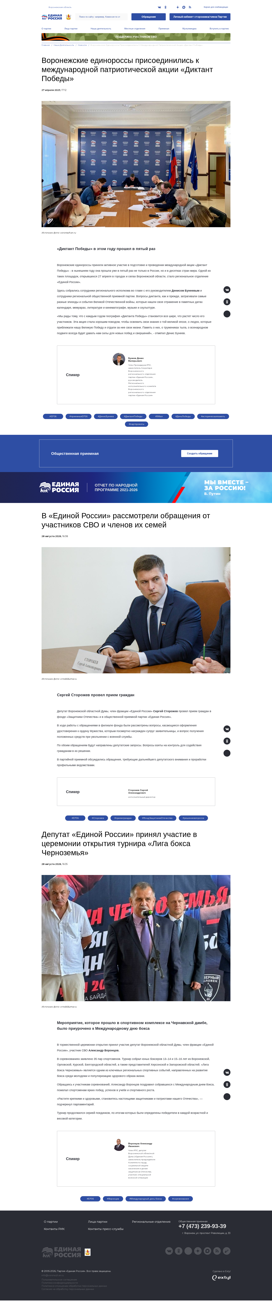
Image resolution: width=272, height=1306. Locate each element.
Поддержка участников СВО (136, 36)
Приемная (164, 28)
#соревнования (180, 1198)
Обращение (149, 16)
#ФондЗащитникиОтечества (157, 818)
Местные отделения (134, 28)
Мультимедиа (189, 28)
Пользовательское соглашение (59, 1279)
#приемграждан (123, 818)
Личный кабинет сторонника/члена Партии (200, 16)
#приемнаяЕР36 (78, 416)
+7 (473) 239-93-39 (202, 1226)
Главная (46, 45)
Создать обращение (199, 453)
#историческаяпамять (213, 416)
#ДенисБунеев (106, 416)
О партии (46, 28)
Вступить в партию (219, 28)
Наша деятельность (101, 28)
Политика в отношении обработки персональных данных (74, 1286)
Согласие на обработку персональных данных (68, 1289)
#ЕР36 (53, 416)
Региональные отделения (151, 1221)
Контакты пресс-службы (106, 1229)
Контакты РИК (54, 1229)
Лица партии (70, 28)
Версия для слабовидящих (215, 7)
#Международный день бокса (146, 1198)
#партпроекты (136, 424)
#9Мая (159, 416)
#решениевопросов (193, 818)
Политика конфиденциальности (60, 1283)
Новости (82, 45)
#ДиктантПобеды (133, 416)
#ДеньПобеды (183, 416)
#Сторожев (98, 818)
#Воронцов (113, 1198)
